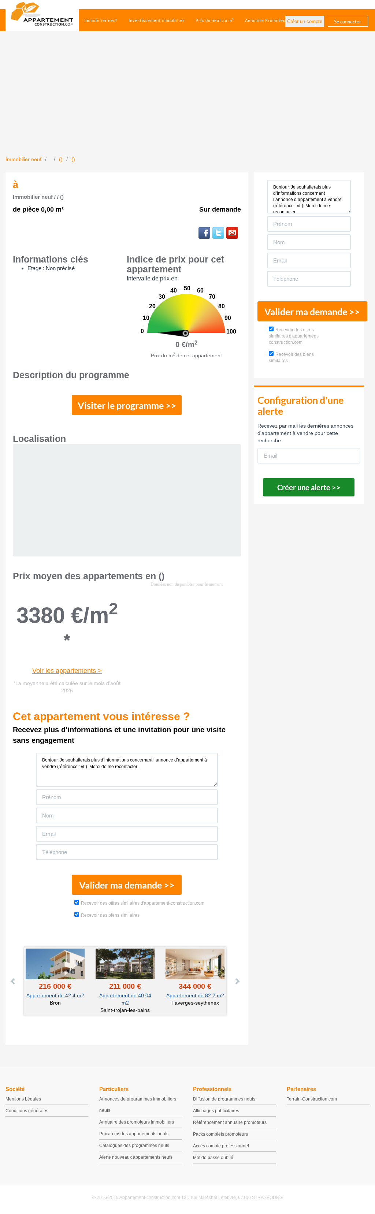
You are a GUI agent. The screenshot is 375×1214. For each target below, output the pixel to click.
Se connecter (347, 22)
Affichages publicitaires (216, 1110)
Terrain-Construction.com (312, 1099)
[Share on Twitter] (218, 233)
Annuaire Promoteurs (267, 20)
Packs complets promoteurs (220, 1134)
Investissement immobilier (157, 20)
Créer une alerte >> (309, 487)
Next (237, 981)
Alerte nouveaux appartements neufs (135, 1157)
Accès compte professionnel (221, 1145)
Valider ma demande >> (127, 884)
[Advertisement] (187, 100)
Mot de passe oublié (213, 1157)
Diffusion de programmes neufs (224, 1099)
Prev (13, 981)
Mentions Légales (23, 1099)
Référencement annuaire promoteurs (230, 1122)
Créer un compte (304, 21)
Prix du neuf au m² (215, 20)
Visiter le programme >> (127, 405)
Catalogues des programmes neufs (134, 1145)
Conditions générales (26, 1110)
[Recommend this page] (232, 233)
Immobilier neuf (101, 20)
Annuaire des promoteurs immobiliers (136, 1122)
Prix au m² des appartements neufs (133, 1133)
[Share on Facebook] (204, 233)
